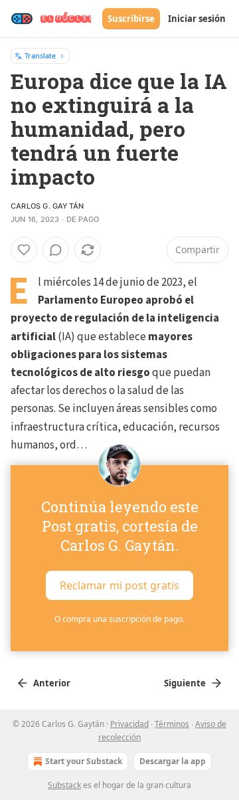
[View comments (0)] (55, 250)
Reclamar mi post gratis (119, 585)
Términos (172, 724)
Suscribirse (131, 19)
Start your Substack (83, 761)
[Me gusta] (24, 250)
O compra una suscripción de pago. (119, 619)
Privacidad (129, 724)
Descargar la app (172, 761)
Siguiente (185, 683)
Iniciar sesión (197, 19)
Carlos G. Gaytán (47, 206)
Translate (40, 55)
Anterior (51, 683)
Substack (64, 785)
